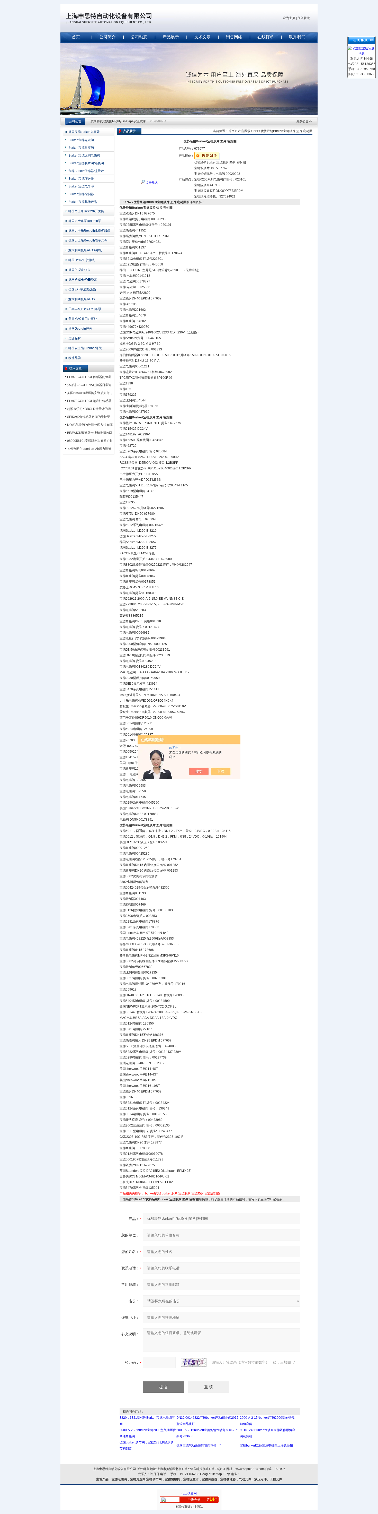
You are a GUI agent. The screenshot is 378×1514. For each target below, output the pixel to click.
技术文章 (202, 37)
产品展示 (171, 37)
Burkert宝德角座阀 (81, 148)
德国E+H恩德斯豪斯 (82, 289)
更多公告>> (304, 121)
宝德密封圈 (212, 1193)
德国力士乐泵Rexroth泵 (84, 221)
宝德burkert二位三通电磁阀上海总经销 (266, 1445)
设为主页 (289, 18)
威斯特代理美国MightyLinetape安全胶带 (118, 121)
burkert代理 (153, 1193)
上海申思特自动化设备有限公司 (117, 18)
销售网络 (234, 37)
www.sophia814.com (250, 1469)
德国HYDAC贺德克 (81, 260)
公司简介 (107, 37)
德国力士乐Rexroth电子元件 (87, 240)
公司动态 (139, 37)
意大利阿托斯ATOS (81, 299)
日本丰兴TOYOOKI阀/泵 (84, 309)
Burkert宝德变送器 (81, 178)
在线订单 (265, 37)
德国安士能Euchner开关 (85, 348)
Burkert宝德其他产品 (82, 202)
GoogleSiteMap (211, 1474)
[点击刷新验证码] (193, 1362)
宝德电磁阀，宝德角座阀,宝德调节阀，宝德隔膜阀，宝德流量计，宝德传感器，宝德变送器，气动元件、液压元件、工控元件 (197, 1479)
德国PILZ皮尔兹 (79, 270)
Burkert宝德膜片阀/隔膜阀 (86, 163)
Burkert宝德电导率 (81, 186)
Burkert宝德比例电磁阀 (84, 155)
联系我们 (297, 37)
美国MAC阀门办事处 (82, 319)
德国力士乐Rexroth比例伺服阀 (89, 231)
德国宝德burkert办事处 (84, 132)
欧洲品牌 (74, 358)
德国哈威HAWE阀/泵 (82, 279)
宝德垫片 (198, 1193)
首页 (76, 37)
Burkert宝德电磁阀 (81, 140)
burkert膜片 (170, 1193)
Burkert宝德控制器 (81, 194)
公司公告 (75, 121)
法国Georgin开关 (80, 328)
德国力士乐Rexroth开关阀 (86, 211)
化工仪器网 (189, 1493)
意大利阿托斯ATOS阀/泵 (85, 250)
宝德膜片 (184, 1193)
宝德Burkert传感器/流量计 (86, 171)
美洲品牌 (74, 338)
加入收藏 (304, 18)
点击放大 (151, 182)
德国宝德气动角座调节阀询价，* (198, 1445)
